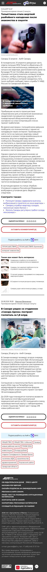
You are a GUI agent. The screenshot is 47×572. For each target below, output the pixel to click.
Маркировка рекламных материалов (19, 503)
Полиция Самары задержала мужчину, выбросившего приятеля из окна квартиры (23, 202)
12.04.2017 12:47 (6, 9)
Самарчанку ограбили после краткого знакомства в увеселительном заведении (24, 261)
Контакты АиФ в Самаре (13, 500)
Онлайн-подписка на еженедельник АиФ (21, 488)
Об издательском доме (13, 482)
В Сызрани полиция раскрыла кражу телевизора (27, 281)
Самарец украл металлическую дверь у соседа (26, 288)
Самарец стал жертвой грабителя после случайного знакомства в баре (24, 268)
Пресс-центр (31, 482)
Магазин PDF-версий (11, 485)
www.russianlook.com (9, 55)
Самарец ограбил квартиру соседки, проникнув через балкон (21, 206)
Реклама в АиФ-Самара (13, 492)
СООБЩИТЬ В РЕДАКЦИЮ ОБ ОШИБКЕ (18, 506)
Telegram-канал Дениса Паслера (14, 349)
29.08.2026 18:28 (7, 301)
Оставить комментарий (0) (23, 230)
